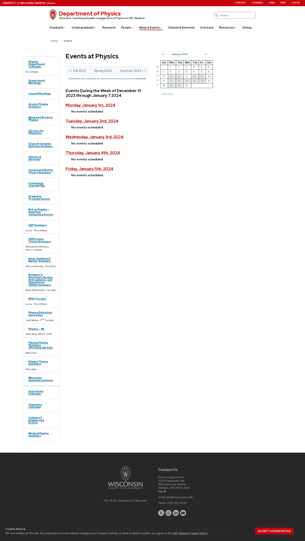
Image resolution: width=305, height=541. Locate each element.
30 (179, 85)
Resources (226, 27)
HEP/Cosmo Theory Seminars (39, 240)
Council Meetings (39, 93)
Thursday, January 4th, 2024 (93, 152)
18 (194, 76)
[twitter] (161, 513)
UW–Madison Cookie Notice (190, 533)
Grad (56, 27)
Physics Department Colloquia (36, 64)
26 (202, 80)
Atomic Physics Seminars (38, 105)
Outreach (207, 27)
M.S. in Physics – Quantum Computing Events (40, 212)
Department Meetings (36, 82)
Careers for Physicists (36, 132)
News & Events (149, 27)
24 (187, 80)
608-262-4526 (177, 503)
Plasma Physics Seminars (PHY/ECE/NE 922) (40, 345)
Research (109, 27)
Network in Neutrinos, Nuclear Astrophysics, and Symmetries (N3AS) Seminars (40, 280)
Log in (296, 2)
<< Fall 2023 (77, 71)
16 (179, 76)
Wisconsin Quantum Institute (40, 379)
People (126, 27)
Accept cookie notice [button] (274, 531)
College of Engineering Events (36, 420)
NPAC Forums (37, 298)
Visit (283, 2)
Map (161, 491)
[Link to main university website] (125, 489)
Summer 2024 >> (133, 71)
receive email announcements (117, 78)
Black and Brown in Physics (40, 119)
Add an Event (168, 94)
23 (179, 80)
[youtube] (183, 513)
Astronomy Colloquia (35, 392)
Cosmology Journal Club (36, 184)
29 (171, 85)
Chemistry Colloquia (35, 406)
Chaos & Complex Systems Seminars (40, 145)
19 (202, 76)
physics (51, 3)
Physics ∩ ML (36, 329)
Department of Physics (90, 13)
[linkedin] (176, 513)
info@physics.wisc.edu (179, 497)
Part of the (125, 500)
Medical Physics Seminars (38, 434)
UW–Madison (24, 3)
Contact (240, 2)
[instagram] (169, 513)
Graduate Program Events (39, 197)
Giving (247, 27)
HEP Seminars (37, 225)
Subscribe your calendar (82, 78)
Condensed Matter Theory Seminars (40, 171)
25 (194, 80)
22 (171, 80)
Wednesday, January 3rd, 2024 (95, 137)
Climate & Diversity (181, 27)
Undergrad (83, 27)
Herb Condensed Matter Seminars (39, 260)
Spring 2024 (103, 71)
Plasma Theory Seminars (38, 363)
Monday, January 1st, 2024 (90, 105)
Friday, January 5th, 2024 (89, 168)
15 (171, 76)
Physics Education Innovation (40, 314)
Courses (257, 2)
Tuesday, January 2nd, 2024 (92, 121)
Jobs (271, 2)
